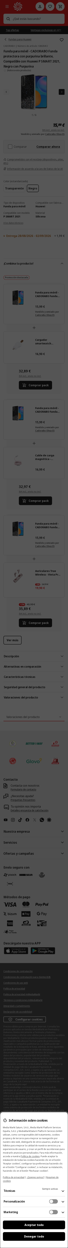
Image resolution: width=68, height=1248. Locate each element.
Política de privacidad (13, 1177)
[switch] (53, 1201)
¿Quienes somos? (35, 1177)
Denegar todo (34, 1236)
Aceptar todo (34, 1225)
